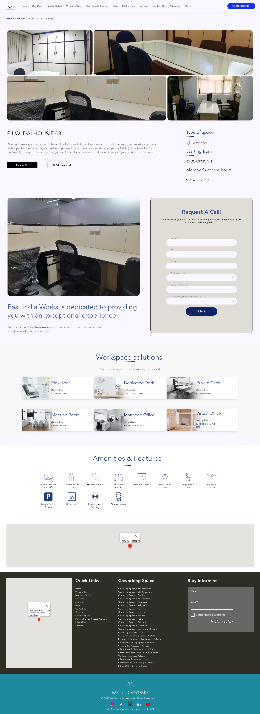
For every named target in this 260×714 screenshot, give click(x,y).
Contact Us (80, 608)
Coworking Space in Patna (130, 618)
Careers (79, 612)
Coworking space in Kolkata (131, 632)
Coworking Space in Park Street (133, 608)
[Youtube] (148, 704)
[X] (130, 704)
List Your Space (82, 615)
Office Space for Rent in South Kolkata (136, 649)
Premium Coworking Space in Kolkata (136, 642)
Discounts (80, 598)
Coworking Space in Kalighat (131, 605)
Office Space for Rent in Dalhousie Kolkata (138, 652)
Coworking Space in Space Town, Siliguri (137, 629)
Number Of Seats (178, 285)
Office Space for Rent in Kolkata (133, 659)
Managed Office (83, 595)
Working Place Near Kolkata (131, 656)
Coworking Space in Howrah (131, 615)
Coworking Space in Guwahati (132, 625)
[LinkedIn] (139, 704)
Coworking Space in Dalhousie (132, 622)
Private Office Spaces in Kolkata (133, 666)
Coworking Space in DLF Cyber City (135, 592)
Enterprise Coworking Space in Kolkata (136, 635)
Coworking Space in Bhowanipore (134, 598)
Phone (173, 261)
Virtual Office (81, 592)
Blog (77, 605)
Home (78, 588)
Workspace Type (178, 273)
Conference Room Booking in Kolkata (136, 662)
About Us (79, 602)
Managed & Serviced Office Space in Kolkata (139, 639)
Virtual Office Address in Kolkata (133, 645)
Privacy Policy (81, 622)
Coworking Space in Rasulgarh (132, 595)
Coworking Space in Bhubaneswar (134, 588)
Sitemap (79, 625)
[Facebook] (121, 704)
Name (173, 238)
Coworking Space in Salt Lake (132, 612)
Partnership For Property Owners (91, 618)
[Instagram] (112, 704)
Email (172, 249)
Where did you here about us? (184, 296)
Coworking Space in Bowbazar (132, 602)
